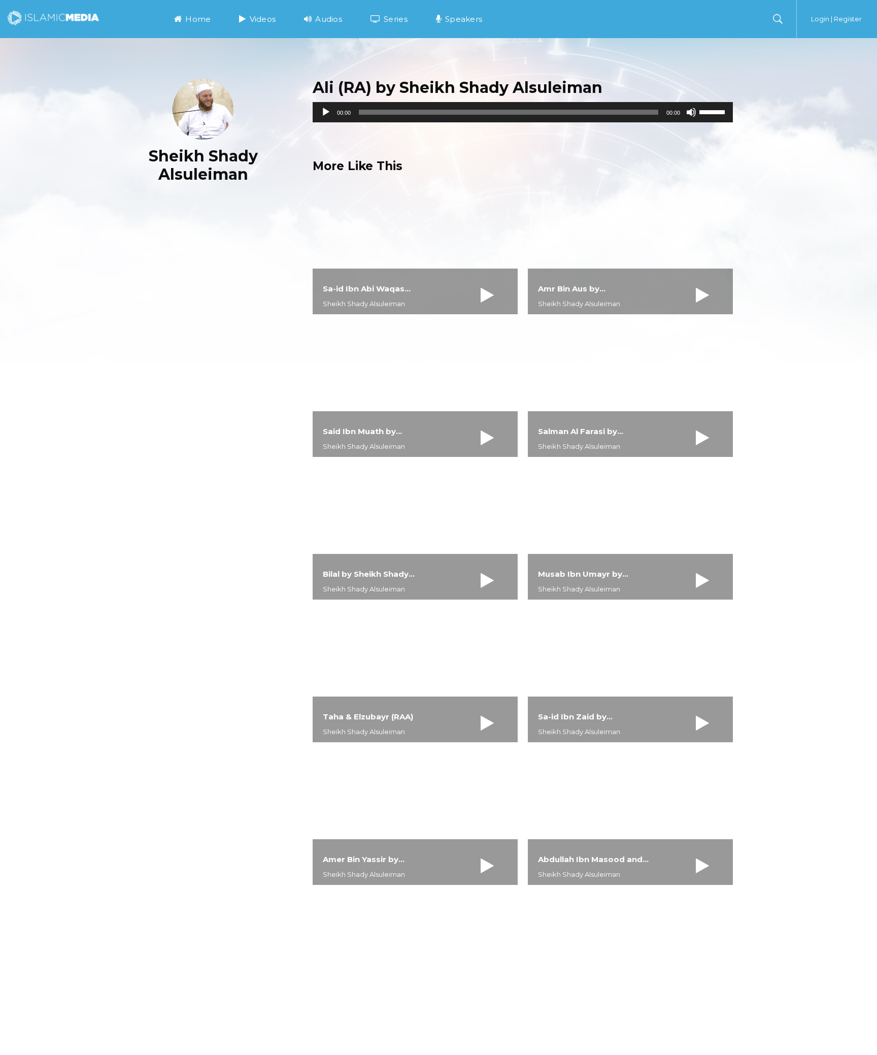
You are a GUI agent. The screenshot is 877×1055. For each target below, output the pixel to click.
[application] (523, 112)
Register (848, 19)
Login (820, 19)
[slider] (713, 111)
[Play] (326, 112)
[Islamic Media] (53, 17)
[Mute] (691, 112)
